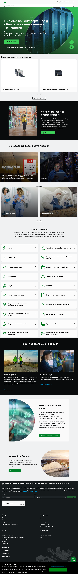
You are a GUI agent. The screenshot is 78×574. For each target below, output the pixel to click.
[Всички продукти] (39, 98)
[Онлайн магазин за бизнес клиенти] (58, 244)
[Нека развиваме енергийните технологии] (21, 47)
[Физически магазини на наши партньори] (19, 329)
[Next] (40, 95)
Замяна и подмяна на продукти (10, 524)
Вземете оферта (44, 522)
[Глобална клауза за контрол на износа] (19, 310)
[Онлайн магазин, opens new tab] (48, 132)
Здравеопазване (9, 213)
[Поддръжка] (19, 272)
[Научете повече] (9, 390)
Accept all (58, 569)
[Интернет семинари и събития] (58, 263)
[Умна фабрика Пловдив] (58, 272)
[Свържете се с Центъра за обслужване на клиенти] (19, 300)
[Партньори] (19, 253)
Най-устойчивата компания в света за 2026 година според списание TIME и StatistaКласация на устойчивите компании (17, 177)
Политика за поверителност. (30, 491)
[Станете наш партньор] (19, 291)
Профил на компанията (8, 535)
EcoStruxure (43, 533)
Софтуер (44, 178)
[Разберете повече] (46, 384)
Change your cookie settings (58, 566)
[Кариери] (19, 244)
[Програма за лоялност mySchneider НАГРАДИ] (58, 253)
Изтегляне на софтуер (8, 520)
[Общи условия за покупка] (58, 310)
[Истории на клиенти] (19, 263)
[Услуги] (19, 281)
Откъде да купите (44, 524)
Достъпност (5, 539)
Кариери (4, 533)
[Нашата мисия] (11, 42)
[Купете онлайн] (58, 319)
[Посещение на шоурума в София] (58, 300)
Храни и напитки (47, 213)
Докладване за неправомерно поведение (13, 537)
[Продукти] (58, 281)
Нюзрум (4, 541)
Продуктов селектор (7, 522)
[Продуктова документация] (58, 291)
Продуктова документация (9, 517)
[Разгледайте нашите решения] (49, 435)
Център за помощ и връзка (47, 517)
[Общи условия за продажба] (19, 319)
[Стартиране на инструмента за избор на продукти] (58, 329)
